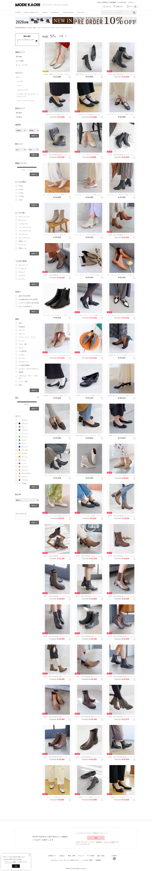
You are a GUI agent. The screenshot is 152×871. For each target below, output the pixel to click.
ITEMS (44, 12)
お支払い (62, 856)
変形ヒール (22, 248)
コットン (22, 341)
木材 (20, 385)
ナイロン (22, 355)
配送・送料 (71, 856)
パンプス (20, 81)
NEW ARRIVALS (31, 12)
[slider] (16, 167)
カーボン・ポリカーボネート (29, 369)
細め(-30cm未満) (24, 296)
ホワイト (25, 420)
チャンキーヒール (25, 231)
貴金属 (21, 372)
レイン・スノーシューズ (25, 101)
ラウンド (22, 272)
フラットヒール (24, 217)
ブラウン (25, 430)
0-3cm (21, 186)
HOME (18, 12)
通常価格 (19, 56)
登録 (95, 838)
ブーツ (19, 86)
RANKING (55, 12)
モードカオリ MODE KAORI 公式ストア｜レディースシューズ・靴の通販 (29, 4)
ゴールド (25, 467)
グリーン (25, 437)
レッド (24, 463)
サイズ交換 (90, 856)
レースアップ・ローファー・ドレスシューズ (28, 95)
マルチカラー (26, 473)
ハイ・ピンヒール (25, 227)
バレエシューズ (22, 90)
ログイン (109, 6)
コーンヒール (23, 234)
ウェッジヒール (24, 238)
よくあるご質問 (87, 860)
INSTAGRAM (68, 12)
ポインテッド (23, 265)
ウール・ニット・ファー (27, 337)
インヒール (22, 245)
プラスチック (23, 362)
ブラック (25, 423)
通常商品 (19, 113)
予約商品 (19, 117)
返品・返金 (100, 856)
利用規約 (98, 842)
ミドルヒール (23, 224)
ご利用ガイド (131, 2)
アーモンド (22, 268)
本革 (20, 323)
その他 (24, 483)
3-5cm (21, 189)
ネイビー (25, 447)
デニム (21, 348)
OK (16, 866)
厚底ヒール (22, 241)
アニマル (25, 480)
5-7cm (21, 193)
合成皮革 (22, 327)
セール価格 (20, 61)
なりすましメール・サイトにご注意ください (65, 860)
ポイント (81, 856)
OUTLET (81, 12)
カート (132, 6)
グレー (24, 427)
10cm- (21, 200)
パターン (25, 477)
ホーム (18, 77)
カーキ (24, 440)
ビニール (22, 358)
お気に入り (119, 6)
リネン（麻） (23, 344)
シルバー (25, 470)
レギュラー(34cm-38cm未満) (29, 303)
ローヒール (22, 220)
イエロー (25, 453)
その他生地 (22, 351)
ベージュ (25, 433)
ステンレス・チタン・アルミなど (29, 377)
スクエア (22, 275)
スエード (22, 334)
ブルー (24, 443)
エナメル (22, 330)
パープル (25, 450)
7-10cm (21, 196)
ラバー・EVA (23, 381)
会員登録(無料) (122, 2)
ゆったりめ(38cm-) (25, 306)
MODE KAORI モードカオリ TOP (25, 27)
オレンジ (25, 457)
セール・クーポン (22, 65)
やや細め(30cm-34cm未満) (28, 299)
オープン (22, 279)
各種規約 (98, 860)
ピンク (24, 460)
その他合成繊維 (24, 365)
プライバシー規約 (109, 842)
